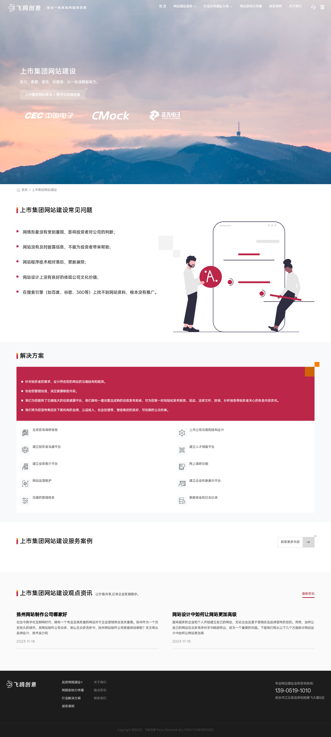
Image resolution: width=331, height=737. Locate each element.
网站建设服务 (182, 6)
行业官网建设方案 (216, 6)
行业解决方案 (71, 698)
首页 (24, 190)
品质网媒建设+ (72, 682)
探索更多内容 (290, 542)
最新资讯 (308, 594)
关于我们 (295, 6)
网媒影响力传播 (73, 690)
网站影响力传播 (251, 6)
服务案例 (275, 6)
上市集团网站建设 (44, 190)
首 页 (162, 6)
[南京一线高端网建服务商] (25, 8)
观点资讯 (100, 690)
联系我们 (100, 698)
